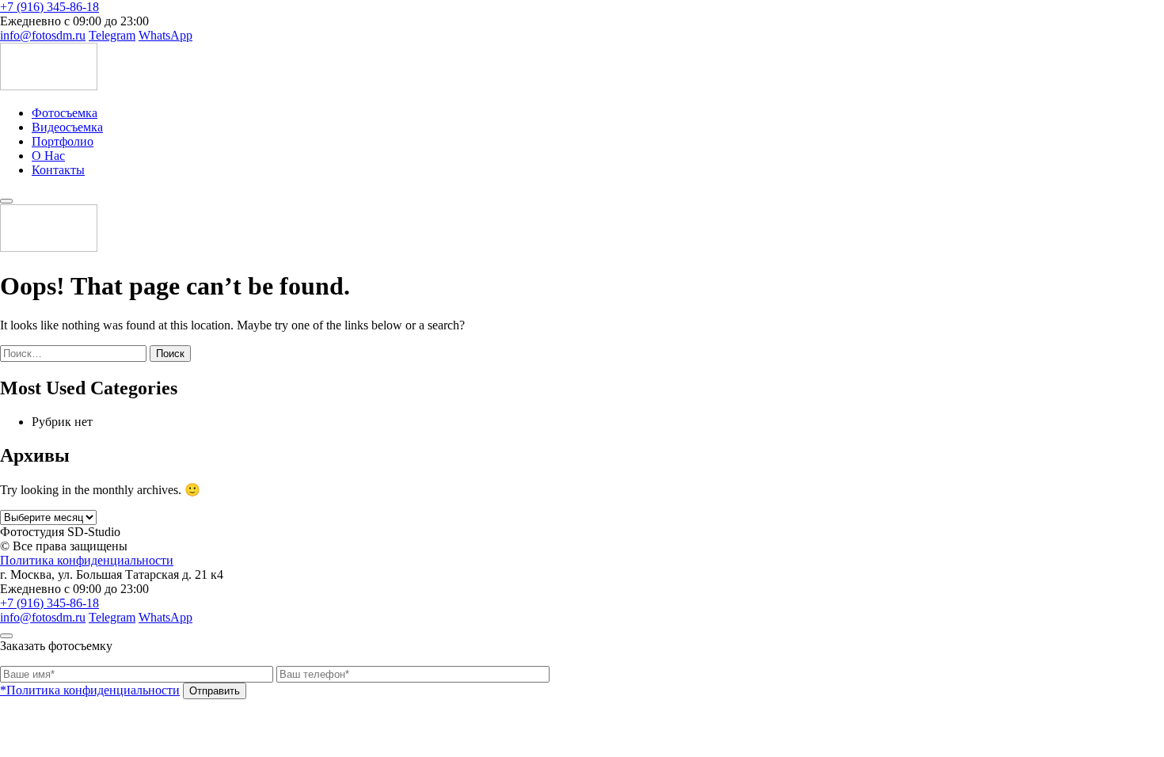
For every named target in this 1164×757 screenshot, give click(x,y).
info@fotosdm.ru (43, 35)
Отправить (214, 691)
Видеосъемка (67, 127)
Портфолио (62, 141)
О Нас (48, 155)
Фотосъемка (64, 113)
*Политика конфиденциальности (90, 690)
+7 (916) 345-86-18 (49, 6)
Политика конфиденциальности (86, 560)
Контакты (58, 170)
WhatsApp (165, 35)
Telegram (112, 35)
